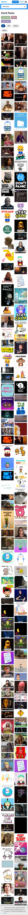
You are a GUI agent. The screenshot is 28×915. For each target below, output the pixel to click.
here (5, 913)
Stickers (16, 25)
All (3, 25)
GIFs (9, 25)
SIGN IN (22, 1)
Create (16, 1)
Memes (4, 30)
